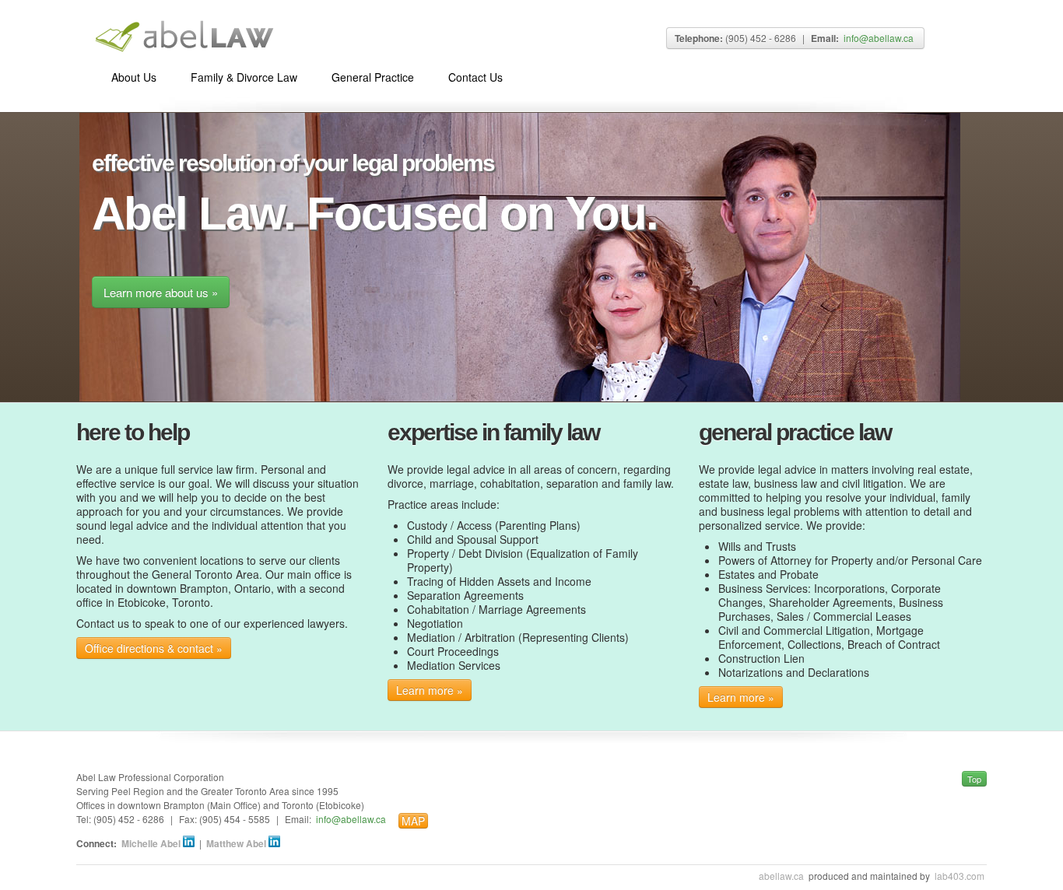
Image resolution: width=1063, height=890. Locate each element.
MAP (413, 821)
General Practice (373, 77)
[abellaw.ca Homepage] (183, 51)
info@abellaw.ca (879, 37)
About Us (133, 77)
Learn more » (429, 690)
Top (974, 779)
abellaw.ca (781, 875)
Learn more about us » (160, 292)
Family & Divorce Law (244, 77)
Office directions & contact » (154, 648)
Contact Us (475, 77)
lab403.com (959, 875)
